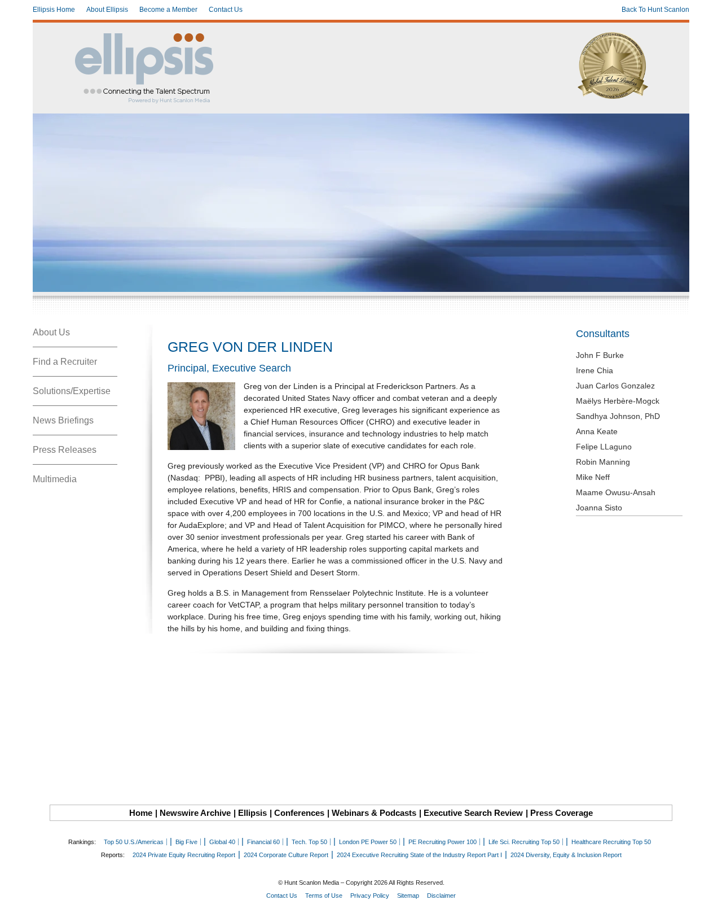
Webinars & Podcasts (374, 813)
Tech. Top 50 (309, 841)
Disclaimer (441, 895)
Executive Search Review (473, 813)
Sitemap (408, 895)
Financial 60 (263, 841)
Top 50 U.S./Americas (134, 841)
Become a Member (168, 10)
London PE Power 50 (368, 841)
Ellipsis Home (54, 10)
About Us (51, 332)
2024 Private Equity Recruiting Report (184, 854)
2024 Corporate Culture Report (286, 854)
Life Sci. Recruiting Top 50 (524, 841)
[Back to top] (705, 896)
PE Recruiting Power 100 (442, 841)
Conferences (299, 813)
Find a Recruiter (65, 361)
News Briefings (63, 420)
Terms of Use (323, 895)
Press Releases (64, 450)
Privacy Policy (369, 895)
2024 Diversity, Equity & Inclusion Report (566, 854)
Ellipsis (252, 813)
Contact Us (226, 10)
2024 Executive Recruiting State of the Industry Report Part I (419, 854)
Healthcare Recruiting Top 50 (611, 841)
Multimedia (55, 479)
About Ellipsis (107, 10)
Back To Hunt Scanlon (655, 10)
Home (140, 813)
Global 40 (222, 841)
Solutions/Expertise (72, 391)
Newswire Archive (195, 813)
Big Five (186, 841)
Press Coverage (561, 813)
